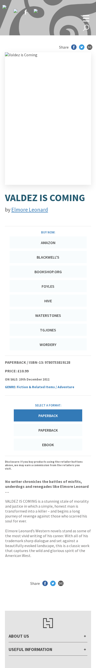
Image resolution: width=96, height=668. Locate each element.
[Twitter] (15, 11)
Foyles (48, 286)
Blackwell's (48, 257)
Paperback (48, 430)
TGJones (48, 329)
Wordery (48, 344)
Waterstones (48, 315)
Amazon (48, 242)
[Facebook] (25, 12)
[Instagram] (36, 11)
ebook (48, 444)
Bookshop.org (48, 271)
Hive (48, 300)
